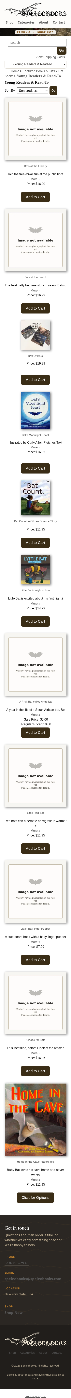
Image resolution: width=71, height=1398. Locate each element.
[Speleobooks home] (35, 10)
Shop (9, 22)
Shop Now (14, 1312)
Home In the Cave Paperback (35, 1161)
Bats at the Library (35, 166)
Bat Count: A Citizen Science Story (35, 521)
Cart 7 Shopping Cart (35, 1396)
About (44, 22)
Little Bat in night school (35, 590)
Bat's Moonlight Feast (35, 435)
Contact (59, 22)
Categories (26, 22)
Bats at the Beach (35, 277)
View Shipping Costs (50, 57)
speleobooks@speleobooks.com (33, 1278)
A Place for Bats (35, 1039)
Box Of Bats (35, 355)
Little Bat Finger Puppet (35, 928)
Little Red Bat (35, 812)
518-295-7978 (17, 1262)
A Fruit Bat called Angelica (35, 701)
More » (35, 179)
